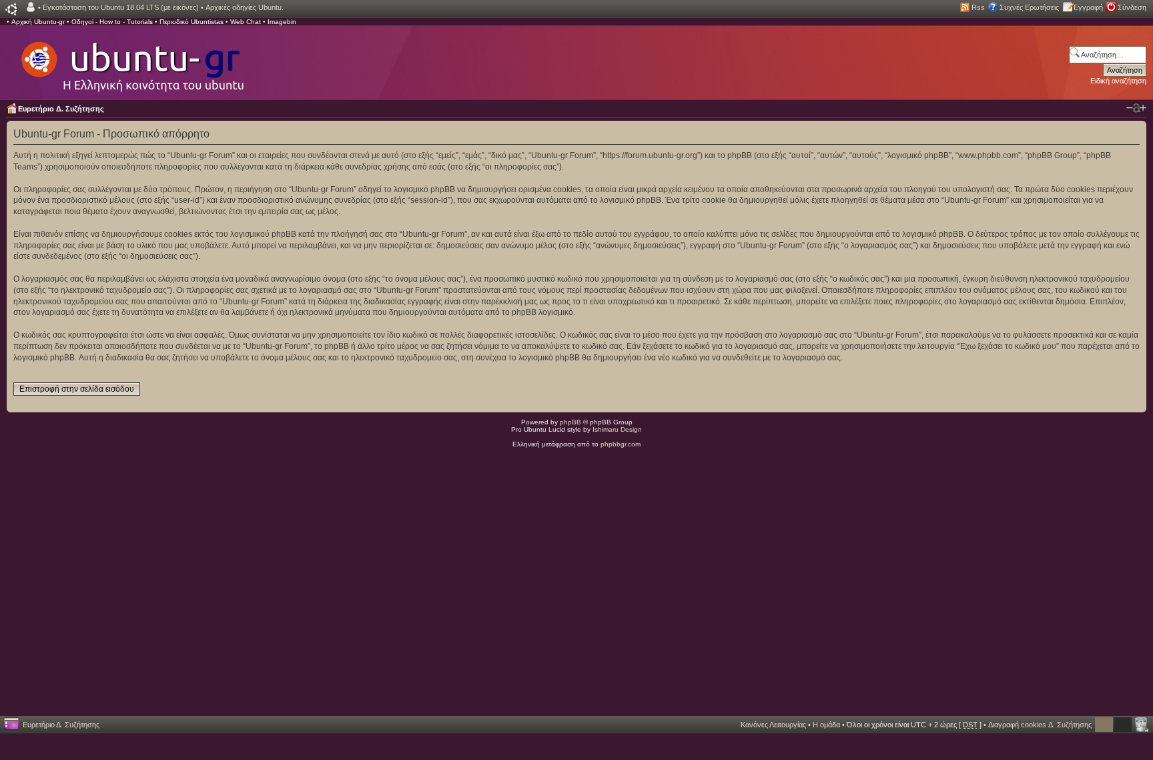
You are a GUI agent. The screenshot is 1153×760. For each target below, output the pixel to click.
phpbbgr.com (621, 444)
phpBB (570, 422)
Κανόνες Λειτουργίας (773, 725)
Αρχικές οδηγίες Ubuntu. (245, 7)
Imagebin (282, 21)
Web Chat (245, 21)
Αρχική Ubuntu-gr (38, 21)
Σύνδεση (1132, 7)
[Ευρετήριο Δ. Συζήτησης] (131, 60)
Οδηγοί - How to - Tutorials (112, 21)
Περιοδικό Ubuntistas (191, 21)
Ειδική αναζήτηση (1118, 81)
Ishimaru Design (617, 429)
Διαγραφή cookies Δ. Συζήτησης (1040, 725)
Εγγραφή (1088, 7)
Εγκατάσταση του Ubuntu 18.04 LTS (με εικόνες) (121, 7)
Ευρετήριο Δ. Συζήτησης (61, 109)
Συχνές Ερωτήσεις (1029, 7)
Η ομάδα (826, 725)
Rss (978, 7)
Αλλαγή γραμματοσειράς (1136, 108)
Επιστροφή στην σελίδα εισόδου (76, 389)
